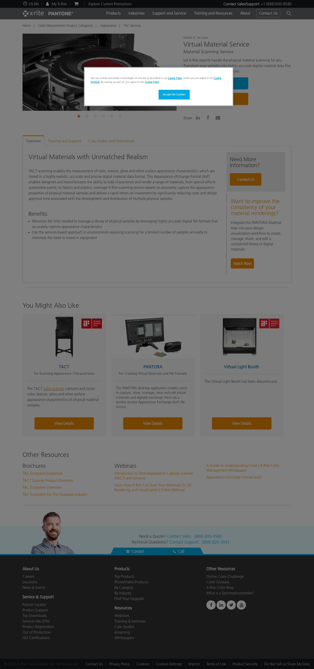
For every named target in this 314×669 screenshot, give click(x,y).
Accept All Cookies (174, 94)
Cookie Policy (175, 78)
